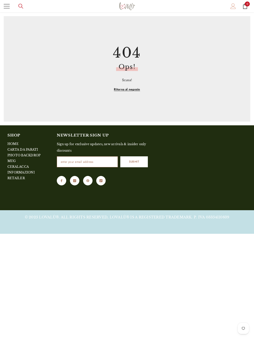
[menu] (7, 6)
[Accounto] (233, 6)
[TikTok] (101, 180)
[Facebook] (61, 180)
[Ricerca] (21, 6)
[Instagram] (74, 180)
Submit (134, 162)
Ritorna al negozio (127, 89)
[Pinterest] (88, 180)
